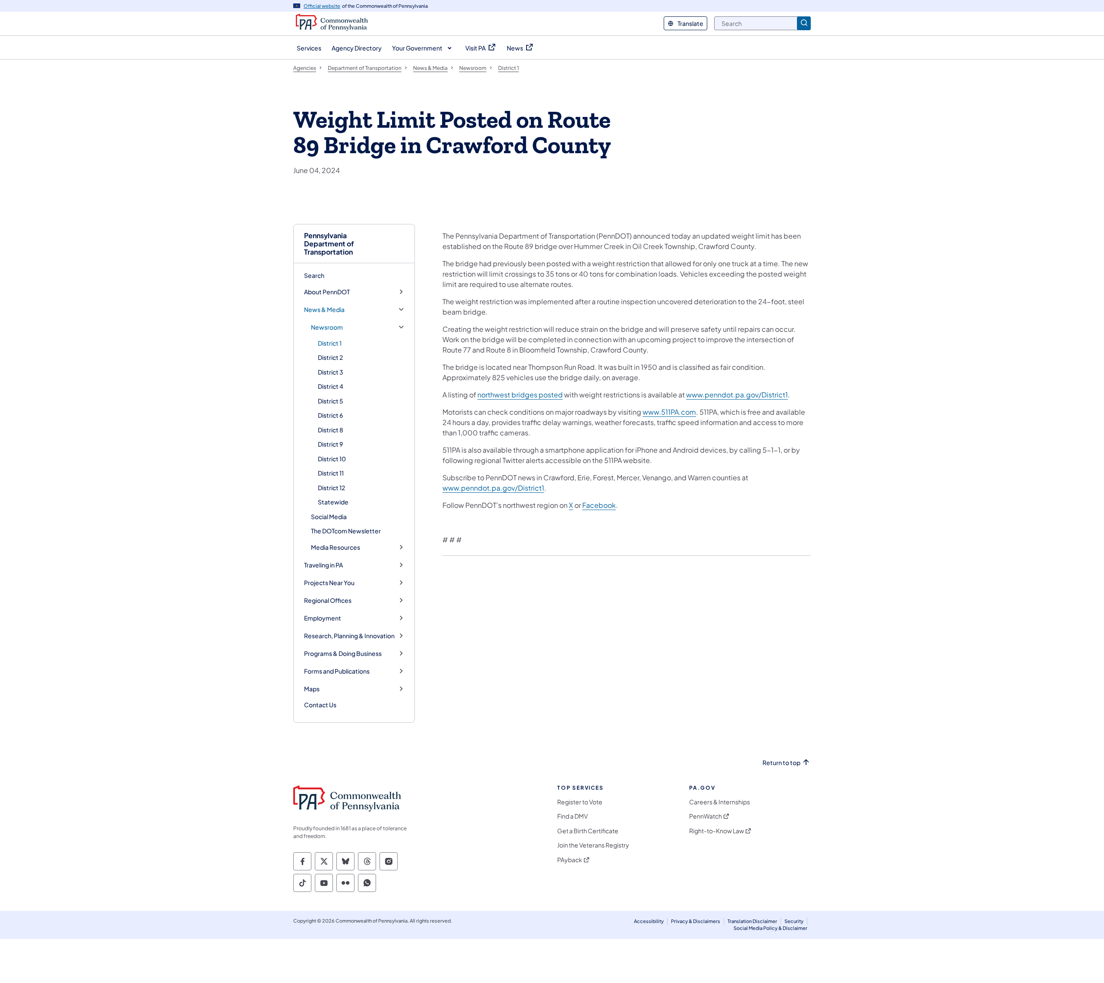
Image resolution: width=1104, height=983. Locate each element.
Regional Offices (327, 600)
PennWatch (705, 816)
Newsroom (327, 327)
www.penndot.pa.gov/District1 (737, 394)
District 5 (330, 401)
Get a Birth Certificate (587, 831)
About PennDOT (327, 292)
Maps (312, 689)
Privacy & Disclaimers (695, 921)
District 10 (332, 459)
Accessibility (649, 921)
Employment (322, 618)
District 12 (331, 488)
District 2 (330, 357)
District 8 (330, 430)
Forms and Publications (337, 671)
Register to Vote (579, 802)
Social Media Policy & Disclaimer (770, 928)
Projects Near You (329, 582)
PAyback (569, 859)
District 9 (330, 444)
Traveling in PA (323, 565)
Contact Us (320, 705)
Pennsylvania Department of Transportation (329, 243)
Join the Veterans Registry (593, 845)
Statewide (333, 502)
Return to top (781, 762)
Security (793, 921)
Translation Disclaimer (752, 921)
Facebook (599, 505)
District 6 (330, 415)
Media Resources (335, 547)
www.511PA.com (669, 411)
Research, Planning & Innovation (349, 636)
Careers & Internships (719, 802)
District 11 (331, 473)
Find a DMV (572, 816)
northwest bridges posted (520, 394)
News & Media (324, 309)
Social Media (329, 516)
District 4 (330, 386)
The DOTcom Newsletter (346, 531)
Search (314, 275)
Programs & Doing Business (343, 653)
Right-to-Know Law (716, 831)
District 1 (330, 343)
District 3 (330, 372)
